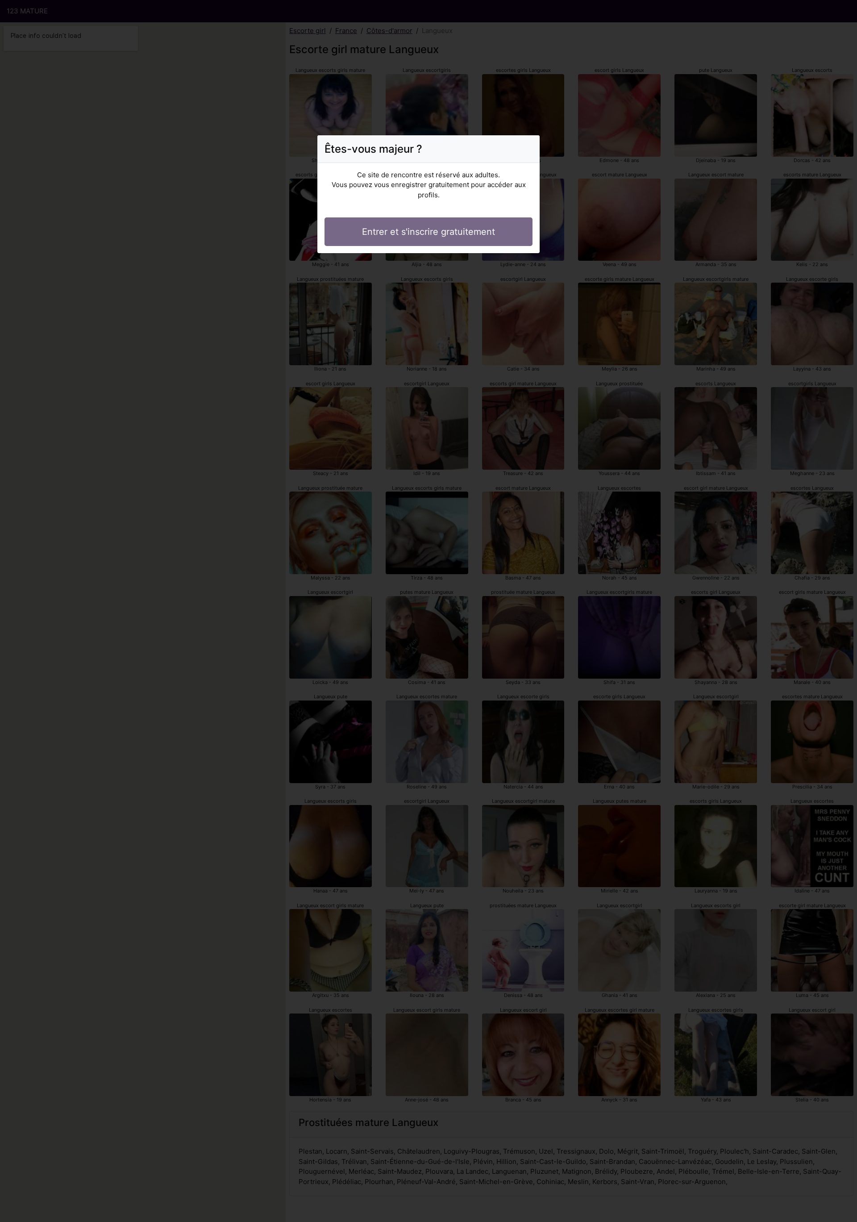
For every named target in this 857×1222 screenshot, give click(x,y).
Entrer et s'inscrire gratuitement (428, 231)
